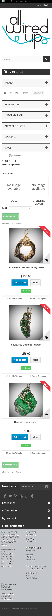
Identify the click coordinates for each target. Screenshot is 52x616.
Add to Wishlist (15, 299)
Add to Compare (39, 299)
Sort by (5, 208)
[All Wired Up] (15, 155)
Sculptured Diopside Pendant (26, 344)
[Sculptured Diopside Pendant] (26, 322)
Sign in (46, 5)
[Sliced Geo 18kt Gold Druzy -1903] (26, 245)
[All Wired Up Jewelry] (26, 29)
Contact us (37, 5)
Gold (14, 200)
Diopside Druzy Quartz (26, 422)
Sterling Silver (39, 202)
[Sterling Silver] (39, 187)
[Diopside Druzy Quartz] (26, 400)
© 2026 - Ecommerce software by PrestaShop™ (21, 608)
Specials (10, 136)
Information (14, 115)
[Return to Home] (5, 93)
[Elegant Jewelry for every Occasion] (26, 1)
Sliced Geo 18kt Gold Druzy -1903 (26, 267)
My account (9, 518)
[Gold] (14, 187)
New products (15, 126)
